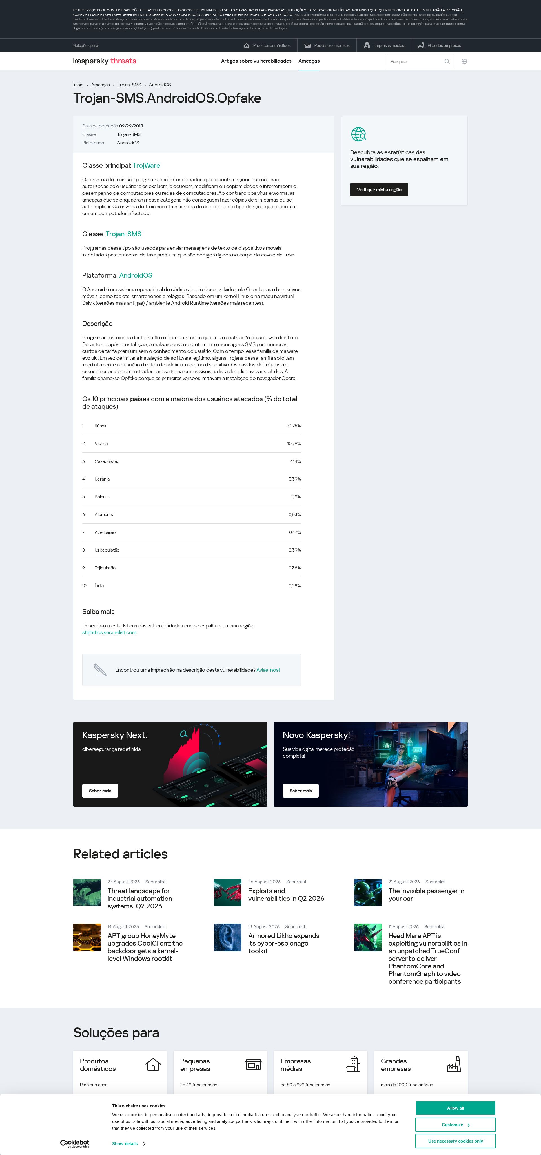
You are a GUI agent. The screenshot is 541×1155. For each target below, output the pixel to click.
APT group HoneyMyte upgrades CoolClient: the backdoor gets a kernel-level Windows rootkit (145, 947)
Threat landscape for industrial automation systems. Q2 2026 (140, 898)
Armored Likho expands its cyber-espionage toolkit (284, 943)
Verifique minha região (379, 189)
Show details (125, 1143)
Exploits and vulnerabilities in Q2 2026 (286, 894)
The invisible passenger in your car (426, 894)
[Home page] (107, 61)
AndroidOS (160, 84)
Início (78, 84)
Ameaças (309, 61)
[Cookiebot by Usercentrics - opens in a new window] (74, 1144)
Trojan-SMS (129, 84)
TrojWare (146, 165)
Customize (452, 1124)
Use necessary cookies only (455, 1141)
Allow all (455, 1108)
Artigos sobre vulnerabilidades (256, 61)
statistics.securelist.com (109, 632)
